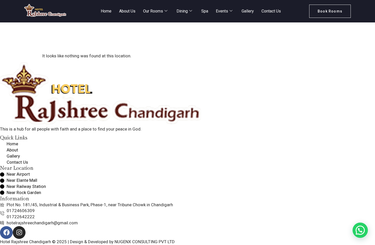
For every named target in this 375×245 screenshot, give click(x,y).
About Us (127, 11)
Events (222, 11)
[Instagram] (19, 232)
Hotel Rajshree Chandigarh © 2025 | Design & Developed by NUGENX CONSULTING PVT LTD (87, 241)
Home (106, 11)
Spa (204, 11)
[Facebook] (6, 232)
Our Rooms (153, 11)
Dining (182, 11)
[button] (360, 230)
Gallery (248, 11)
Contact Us (271, 11)
